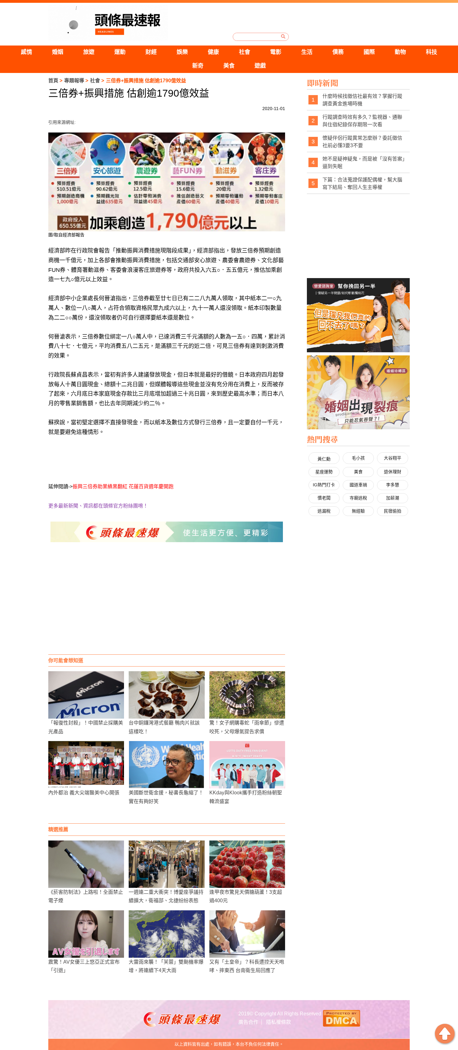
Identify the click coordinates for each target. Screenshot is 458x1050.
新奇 (197, 66)
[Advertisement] (166, 604)
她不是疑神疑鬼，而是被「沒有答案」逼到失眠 (363, 162)
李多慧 (392, 484)
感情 (26, 52)
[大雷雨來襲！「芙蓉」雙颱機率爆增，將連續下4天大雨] (166, 934)
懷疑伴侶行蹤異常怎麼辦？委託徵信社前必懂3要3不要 (362, 141)
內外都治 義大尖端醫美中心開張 (83, 792)
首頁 (53, 80)
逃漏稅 (324, 510)
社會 (244, 52)
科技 (431, 52)
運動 (120, 52)
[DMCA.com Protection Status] (341, 1017)
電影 (275, 52)
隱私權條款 (278, 1022)
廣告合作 (248, 1022)
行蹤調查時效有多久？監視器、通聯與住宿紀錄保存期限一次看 (362, 120)
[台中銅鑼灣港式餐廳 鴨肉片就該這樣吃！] (166, 695)
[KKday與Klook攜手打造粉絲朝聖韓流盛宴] (247, 764)
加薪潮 (392, 497)
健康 (213, 52)
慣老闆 (324, 497)
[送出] (283, 36)
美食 (229, 66)
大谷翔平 (392, 457)
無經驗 (358, 510)
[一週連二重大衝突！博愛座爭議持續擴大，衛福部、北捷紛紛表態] (166, 864)
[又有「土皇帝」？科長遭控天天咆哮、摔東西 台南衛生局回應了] (247, 934)
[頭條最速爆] (108, 23)
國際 (369, 52)
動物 (400, 52)
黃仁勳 (324, 458)
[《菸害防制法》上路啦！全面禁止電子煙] (86, 864)
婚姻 (57, 52)
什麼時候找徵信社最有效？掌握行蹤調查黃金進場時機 (362, 100)
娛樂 (182, 52)
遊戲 (260, 66)
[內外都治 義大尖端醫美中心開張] (86, 764)
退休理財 (392, 471)
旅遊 (88, 52)
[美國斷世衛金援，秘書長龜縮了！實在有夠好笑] (166, 764)
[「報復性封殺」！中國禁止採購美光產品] (86, 695)
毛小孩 (358, 457)
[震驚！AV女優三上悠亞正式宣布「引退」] (86, 934)
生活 (306, 52)
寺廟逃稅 (358, 497)
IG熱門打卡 (324, 484)
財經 (151, 52)
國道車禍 (358, 484)
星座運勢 (324, 471)
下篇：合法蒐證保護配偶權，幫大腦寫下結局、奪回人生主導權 (362, 183)
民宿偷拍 (392, 510)
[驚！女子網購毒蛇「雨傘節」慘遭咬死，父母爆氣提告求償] (247, 695)
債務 (338, 52)
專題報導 (74, 80)
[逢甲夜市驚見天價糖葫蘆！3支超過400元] (247, 864)
